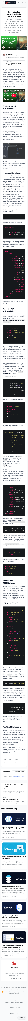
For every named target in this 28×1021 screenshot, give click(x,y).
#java (10, 759)
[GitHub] (9, 979)
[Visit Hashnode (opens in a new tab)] (14, 1013)
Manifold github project (11, 604)
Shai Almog (9, 54)
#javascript (6, 762)
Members (7, 1003)
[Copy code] (23, 216)
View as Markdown (15, 32)
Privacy (17, 1003)
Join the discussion (19, 772)
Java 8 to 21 (16, 989)
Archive (12, 1003)
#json (5, 759)
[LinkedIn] (11, 979)
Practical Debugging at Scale (17, 987)
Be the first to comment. (18, 776)
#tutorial (16, 759)
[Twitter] (7, 979)
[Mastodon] (21, 979)
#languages (14, 762)
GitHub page (8, 114)
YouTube (17, 994)
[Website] (16, 979)
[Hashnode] (18, 979)
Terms (21, 1003)
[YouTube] (14, 979)
